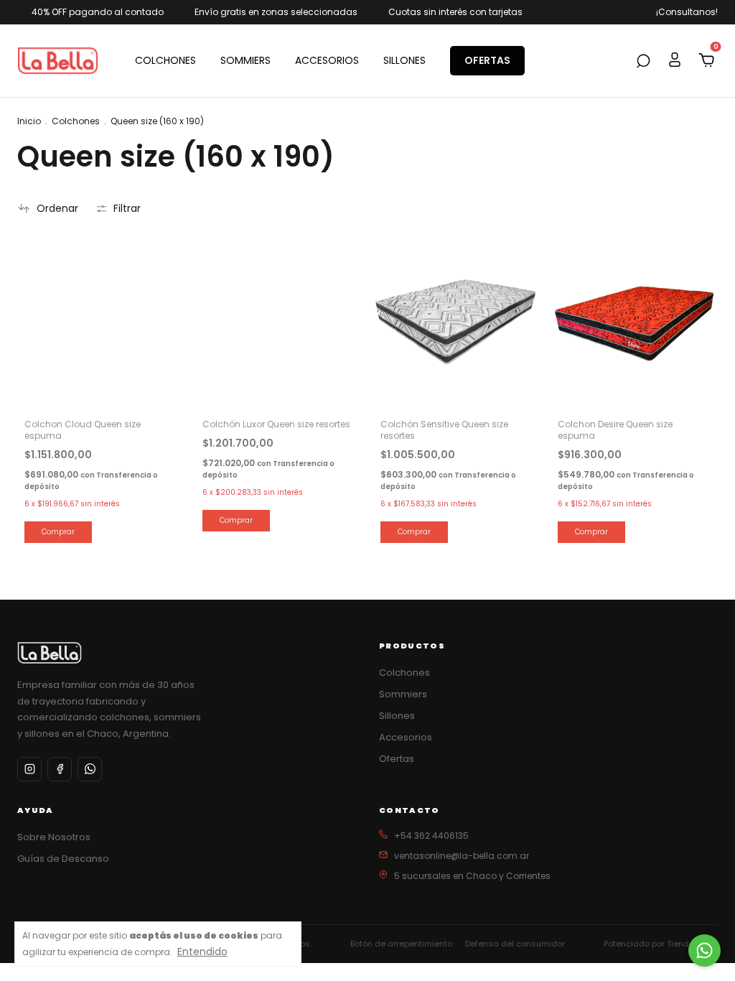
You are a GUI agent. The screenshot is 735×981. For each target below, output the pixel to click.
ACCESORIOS (327, 60)
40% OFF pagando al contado (98, 12)
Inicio (29, 121)
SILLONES (404, 60)
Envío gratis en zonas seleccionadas (276, 12)
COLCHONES (165, 60)
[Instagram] (29, 769)
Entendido (202, 951)
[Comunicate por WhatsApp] (704, 950)
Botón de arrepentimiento (401, 943)
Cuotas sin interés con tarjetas (455, 12)
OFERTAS (487, 60)
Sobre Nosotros (53, 837)
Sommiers (403, 694)
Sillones (397, 715)
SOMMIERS (245, 60)
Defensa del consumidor (515, 943)
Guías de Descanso (63, 858)
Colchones (76, 121)
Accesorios (405, 737)
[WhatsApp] (90, 769)
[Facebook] (59, 769)
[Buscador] (643, 61)
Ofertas (396, 759)
